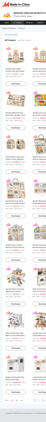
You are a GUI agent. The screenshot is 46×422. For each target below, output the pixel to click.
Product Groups (12, 35)
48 (22, 400)
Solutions (40, 23)
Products (18, 23)
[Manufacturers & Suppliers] (16, 4)
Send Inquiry (15, 84)
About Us (29, 23)
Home (6, 23)
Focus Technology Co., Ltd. (28, 413)
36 (17, 400)
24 (12, 400)
